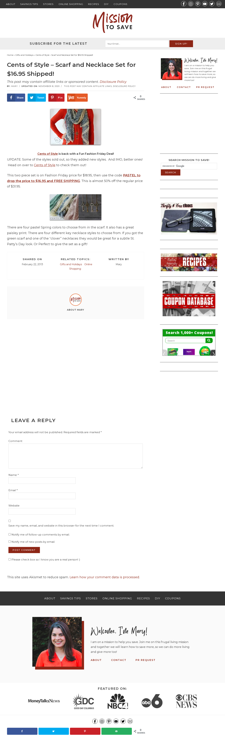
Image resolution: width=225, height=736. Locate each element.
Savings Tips (29, 4)
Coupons (120, 4)
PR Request (205, 87)
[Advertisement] (75, 360)
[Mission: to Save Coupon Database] (189, 317)
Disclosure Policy (113, 82)
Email (13, 490)
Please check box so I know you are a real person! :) (45, 559)
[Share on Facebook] (22, 731)
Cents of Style (47, 153)
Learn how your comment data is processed (104, 577)
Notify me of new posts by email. (33, 541)
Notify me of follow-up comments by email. (40, 534)
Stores (48, 4)
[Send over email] (116, 731)
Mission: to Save (112, 22)
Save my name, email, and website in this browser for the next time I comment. (61, 525)
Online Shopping (71, 4)
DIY (106, 4)
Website (14, 505)
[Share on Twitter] (53, 731)
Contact (184, 87)
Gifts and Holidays (71, 264)
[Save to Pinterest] (85, 731)
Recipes (93, 4)
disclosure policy (124, 86)
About (10, 4)
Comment (15, 441)
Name (13, 475)
